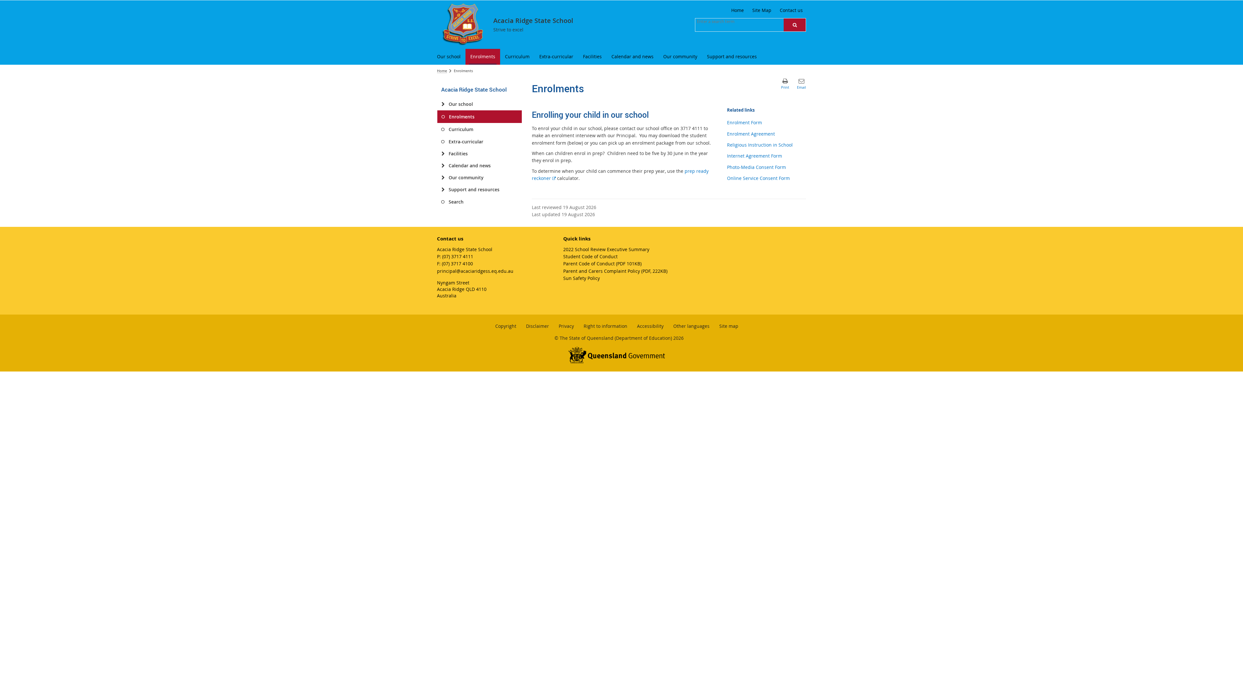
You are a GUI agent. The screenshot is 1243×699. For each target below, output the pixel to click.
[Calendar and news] (443, 166)
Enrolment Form (744, 122)
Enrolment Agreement (751, 134)
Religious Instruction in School (760, 145)
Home (442, 70)
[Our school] (443, 104)
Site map (728, 326)
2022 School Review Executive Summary (606, 249)
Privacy (566, 326)
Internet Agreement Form (754, 156)
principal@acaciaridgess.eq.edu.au (475, 271)
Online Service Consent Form (758, 178)
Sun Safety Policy (581, 278)
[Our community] (443, 177)
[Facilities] (443, 154)
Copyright (505, 326)
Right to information (605, 326)
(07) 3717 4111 (457, 256)
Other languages (691, 326)
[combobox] (729, 21)
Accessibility (650, 326)
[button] (795, 24)
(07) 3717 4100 (457, 264)
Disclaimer (537, 326)
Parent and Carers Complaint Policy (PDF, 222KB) (615, 271)
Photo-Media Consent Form (756, 167)
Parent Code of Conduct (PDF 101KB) (602, 264)
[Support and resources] (443, 189)
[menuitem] (448, 57)
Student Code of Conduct (590, 256)
